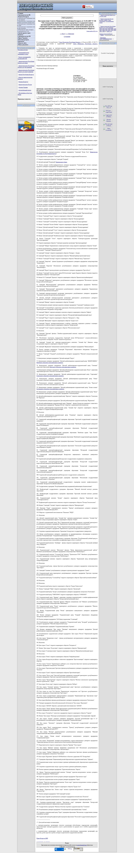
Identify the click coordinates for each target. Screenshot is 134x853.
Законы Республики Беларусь (26, 74)
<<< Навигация (70, 33)
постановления (109, 21)
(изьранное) (102, 21)
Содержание (67, 36)
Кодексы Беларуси (23, 16)
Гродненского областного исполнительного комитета (50, 389)
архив (100, 22)
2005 (106, 30)
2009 (112, 28)
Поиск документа (23, 44)
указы (109, 20)
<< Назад (62, 33)
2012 (103, 28)
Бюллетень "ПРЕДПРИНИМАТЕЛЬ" (105, 38)
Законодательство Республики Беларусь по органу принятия (26, 70)
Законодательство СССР (23, 31)
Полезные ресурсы (23, 39)
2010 (109, 28)
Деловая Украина (23, 87)
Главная (20, 13)
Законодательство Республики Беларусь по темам (26, 62)
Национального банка (61, 162)
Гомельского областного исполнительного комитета (50, 376)
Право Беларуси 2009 (42, 838)
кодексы (101, 20)
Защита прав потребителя (105, 33)
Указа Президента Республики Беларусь (69, 42)
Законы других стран (24, 33)
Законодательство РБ (24, 15)
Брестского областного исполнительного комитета (63, 367)
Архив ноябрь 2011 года (92, 31)
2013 (100, 28)
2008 (115, 28)
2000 (103, 31)
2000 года (109, 31)
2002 (115, 30)
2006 (103, 30)
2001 (100, 31)
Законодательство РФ (24, 36)
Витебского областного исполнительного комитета (50, 362)
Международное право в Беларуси (25, 29)
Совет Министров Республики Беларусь (85, 43)
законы (105, 20)
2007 (100, 30)
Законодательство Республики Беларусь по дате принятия (26, 66)
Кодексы (20, 34)
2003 (112, 30)
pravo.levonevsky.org (82, 845)
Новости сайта (22, 43)
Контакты (21, 41)
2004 (109, 30)
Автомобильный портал (25, 90)
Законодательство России (25, 84)
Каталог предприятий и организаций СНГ (24, 57)
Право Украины (23, 38)
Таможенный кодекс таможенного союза (23, 53)
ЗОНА (102, 35)
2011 (106, 28)
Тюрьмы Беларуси (23, 82)
